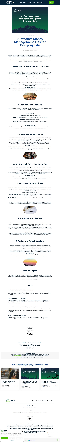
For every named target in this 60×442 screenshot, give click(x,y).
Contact (51, 2)
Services (40, 400)
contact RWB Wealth (17, 355)
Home (21, 2)
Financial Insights (39, 2)
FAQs (34, 2)
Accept (5, 438)
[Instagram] (33, 347)
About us (24, 2)
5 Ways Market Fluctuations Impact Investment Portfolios (30, 342)
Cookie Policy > (38, 434)
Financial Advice (30, 35)
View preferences (19, 438)
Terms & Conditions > (30, 434)
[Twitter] (30, 347)
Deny (12, 438)
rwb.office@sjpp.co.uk (30, 410)
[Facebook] (26, 347)
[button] (22, 431)
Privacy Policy (12, 440)
